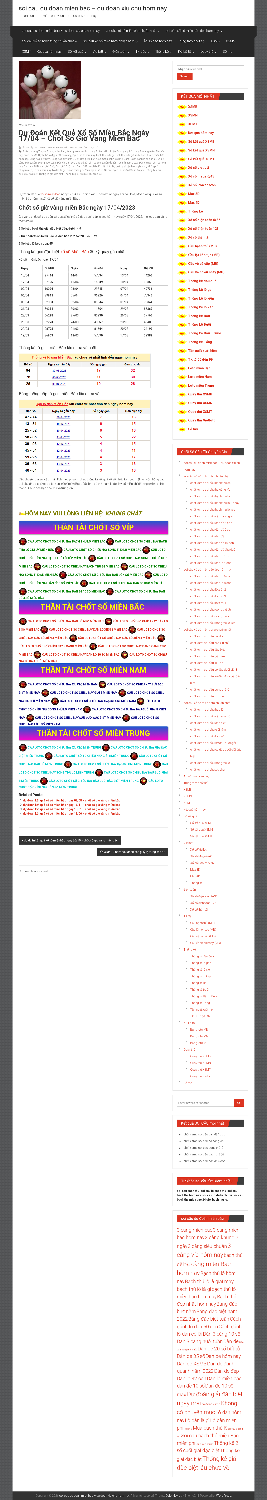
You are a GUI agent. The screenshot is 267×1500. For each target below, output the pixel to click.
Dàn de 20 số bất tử (76, 162)
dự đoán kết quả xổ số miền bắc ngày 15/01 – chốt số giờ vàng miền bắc (71, 809)
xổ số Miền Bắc (74, 251)
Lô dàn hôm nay (42, 170)
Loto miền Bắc (199, 368)
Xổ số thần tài (198, 237)
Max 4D (194, 203)
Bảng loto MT (199, 1043)
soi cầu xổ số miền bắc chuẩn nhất (131, 31)
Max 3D (194, 194)
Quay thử (206, 52)
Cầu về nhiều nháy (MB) (206, 272)
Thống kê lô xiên (201, 298)
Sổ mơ (227, 52)
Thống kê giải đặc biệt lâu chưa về (83, 173)
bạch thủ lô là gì (105, 155)
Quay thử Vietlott (201, 420)
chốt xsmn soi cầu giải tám (208, 729)
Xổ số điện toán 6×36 (204, 896)
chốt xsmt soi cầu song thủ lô (209, 689)
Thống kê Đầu (199, 316)
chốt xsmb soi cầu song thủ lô (210, 616)
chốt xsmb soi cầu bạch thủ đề (210, 483)
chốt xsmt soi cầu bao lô (206, 636)
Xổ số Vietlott (198, 849)
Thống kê (162, 52)
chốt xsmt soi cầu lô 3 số (206, 663)
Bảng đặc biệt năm (39, 159)
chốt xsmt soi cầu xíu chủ (207, 696)
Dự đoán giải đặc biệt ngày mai (129, 166)
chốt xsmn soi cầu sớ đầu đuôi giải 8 (214, 743)
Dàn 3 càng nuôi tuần (44, 162)
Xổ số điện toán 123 (203, 229)
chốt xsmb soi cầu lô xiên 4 (208, 603)
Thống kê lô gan (200, 290)
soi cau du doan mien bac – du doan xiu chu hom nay (93, 8)
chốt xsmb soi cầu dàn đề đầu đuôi (213, 549)
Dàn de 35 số (96, 162)
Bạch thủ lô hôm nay (83, 155)
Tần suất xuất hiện (202, 351)
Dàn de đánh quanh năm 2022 (121, 162)
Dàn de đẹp (145, 162)
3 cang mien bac (56, 151)
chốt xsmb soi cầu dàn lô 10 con (211, 556)
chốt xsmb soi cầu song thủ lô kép (212, 623)
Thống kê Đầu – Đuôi (204, 333)
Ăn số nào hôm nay (158, 41)
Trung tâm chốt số (191, 41)
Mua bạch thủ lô (94, 170)
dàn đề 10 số (47, 166)
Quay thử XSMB (200, 394)
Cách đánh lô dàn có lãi (143, 159)
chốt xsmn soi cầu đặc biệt (207, 723)
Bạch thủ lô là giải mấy (127, 155)
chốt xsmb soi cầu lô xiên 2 (208, 589)
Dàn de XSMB (31, 166)
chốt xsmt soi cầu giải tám (207, 656)
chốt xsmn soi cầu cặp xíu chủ (210, 716)
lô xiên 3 (188, 1429)
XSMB (215, 41)
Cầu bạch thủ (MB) (202, 246)
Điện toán (119, 52)
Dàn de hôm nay (223, 1356)
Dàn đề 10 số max (66, 166)
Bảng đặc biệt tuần (90, 159)
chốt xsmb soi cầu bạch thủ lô (210, 496)
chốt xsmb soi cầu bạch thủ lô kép (212, 509)
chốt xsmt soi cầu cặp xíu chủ (209, 643)
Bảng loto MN (199, 1036)
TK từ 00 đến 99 (200, 359)
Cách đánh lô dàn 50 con (116, 159)
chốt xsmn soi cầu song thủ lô (210, 763)
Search (184, 76)
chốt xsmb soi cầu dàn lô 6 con (211, 576)
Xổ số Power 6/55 (202, 185)
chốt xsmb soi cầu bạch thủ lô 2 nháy (214, 503)
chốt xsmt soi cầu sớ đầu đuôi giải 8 (213, 669)
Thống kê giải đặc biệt (51, 173)
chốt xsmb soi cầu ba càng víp (210, 489)
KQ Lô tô (184, 52)
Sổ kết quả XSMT (201, 159)
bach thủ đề (30, 155)
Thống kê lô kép (200, 307)
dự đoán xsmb (211, 1404)
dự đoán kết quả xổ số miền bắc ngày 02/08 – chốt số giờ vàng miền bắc (71, 800)
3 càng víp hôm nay (128, 151)
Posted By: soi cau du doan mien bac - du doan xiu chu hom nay (58, 147)
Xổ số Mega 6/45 (201, 856)
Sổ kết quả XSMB (201, 142)
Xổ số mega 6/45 (201, 176)
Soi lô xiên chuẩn (204, 1444)
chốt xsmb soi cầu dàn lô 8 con (211, 583)
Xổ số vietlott (198, 168)
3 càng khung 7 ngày (34, 151)
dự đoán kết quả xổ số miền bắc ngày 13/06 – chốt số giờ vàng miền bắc (71, 813)
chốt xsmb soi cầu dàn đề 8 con (211, 536)
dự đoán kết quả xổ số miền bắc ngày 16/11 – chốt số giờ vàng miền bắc (71, 804)
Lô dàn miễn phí (75, 170)
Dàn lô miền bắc (102, 166)
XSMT (26, 52)
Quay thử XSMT (200, 412)
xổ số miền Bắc (50, 194)
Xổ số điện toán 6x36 (204, 220)
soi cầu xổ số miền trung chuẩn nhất (48, 41)
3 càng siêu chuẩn (106, 151)
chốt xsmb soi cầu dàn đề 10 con (212, 543)
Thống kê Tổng (200, 342)
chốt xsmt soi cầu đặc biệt (207, 649)
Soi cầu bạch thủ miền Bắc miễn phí (124, 170)
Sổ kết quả (75, 52)
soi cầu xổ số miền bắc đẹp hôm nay (192, 31)
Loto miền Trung (201, 386)
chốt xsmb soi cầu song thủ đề (210, 609)
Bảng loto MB (199, 1029)
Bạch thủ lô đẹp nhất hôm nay (54, 155)
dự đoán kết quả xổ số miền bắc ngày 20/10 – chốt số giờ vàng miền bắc (71, 840)
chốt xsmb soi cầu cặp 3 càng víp (212, 516)
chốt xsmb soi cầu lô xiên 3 (208, 596)
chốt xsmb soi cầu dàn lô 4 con (211, 563)
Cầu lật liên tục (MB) (204, 255)
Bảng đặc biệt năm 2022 (65, 159)
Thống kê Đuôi (199, 324)
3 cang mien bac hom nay (80, 151)
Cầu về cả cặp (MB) (203, 264)
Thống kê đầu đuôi (202, 281)
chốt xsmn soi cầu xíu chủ (207, 769)
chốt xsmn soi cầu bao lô (207, 709)
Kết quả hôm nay (49, 52)
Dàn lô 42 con (84, 166)
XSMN (230, 41)
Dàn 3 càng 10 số (221, 1334)
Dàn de (61, 162)
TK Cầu (141, 52)
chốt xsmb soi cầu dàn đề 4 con (211, 523)
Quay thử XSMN (200, 403)
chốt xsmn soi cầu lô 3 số (207, 736)
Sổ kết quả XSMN (201, 150)
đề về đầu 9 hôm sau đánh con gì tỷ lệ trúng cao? (131, 852)
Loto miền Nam (200, 377)
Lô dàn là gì (58, 170)
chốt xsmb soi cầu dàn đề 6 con (211, 529)
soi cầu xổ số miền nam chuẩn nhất (108, 41)
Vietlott (98, 52)
